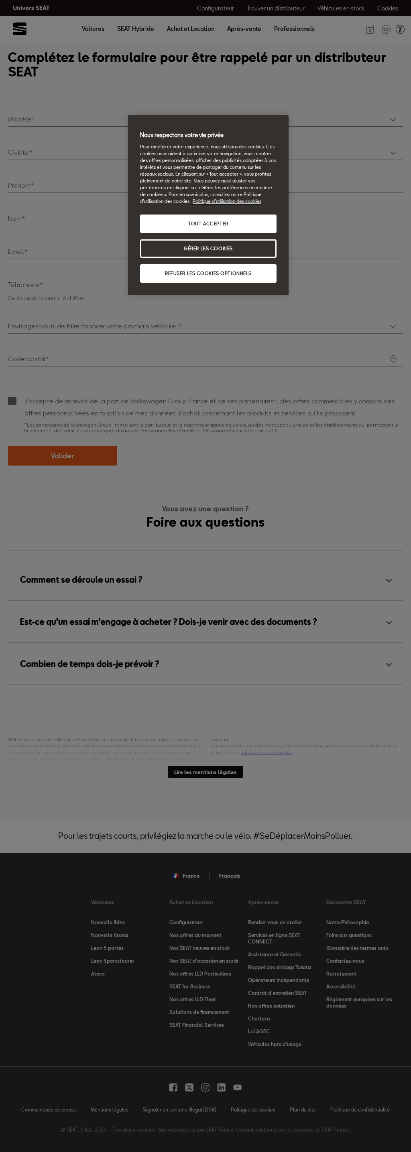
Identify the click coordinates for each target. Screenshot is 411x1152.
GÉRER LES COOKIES (208, 248)
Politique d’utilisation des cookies (227, 201)
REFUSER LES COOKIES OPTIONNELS (208, 273)
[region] (208, 205)
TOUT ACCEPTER (208, 223)
